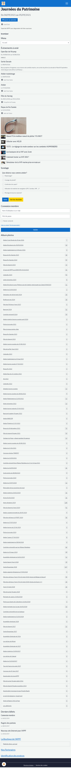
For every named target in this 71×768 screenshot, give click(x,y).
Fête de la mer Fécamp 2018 (35, 592)
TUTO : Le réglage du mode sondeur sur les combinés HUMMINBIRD (31, 146)
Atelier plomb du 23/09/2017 (35, 651)
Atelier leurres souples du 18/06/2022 (35, 394)
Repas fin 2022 (35, 369)
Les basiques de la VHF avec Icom (19, 152)
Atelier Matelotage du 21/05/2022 (35, 399)
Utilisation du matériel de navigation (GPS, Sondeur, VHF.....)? (22, 188)
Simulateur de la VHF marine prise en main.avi (23, 162)
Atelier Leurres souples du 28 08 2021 (35, 443)
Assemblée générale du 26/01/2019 (35, 557)
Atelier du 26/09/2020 (35, 468)
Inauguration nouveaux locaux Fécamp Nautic (35, 691)
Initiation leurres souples (35, 389)
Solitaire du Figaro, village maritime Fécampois (35, 438)
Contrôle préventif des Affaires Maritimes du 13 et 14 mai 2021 (35, 463)
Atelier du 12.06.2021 (35, 448)
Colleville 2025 (35, 275)
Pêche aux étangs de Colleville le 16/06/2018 (35, 602)
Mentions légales (29, 765)
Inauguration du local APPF (35, 676)
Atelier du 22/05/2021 (35, 458)
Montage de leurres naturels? (13, 193)
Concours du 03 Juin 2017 (35, 671)
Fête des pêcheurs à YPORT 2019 (35, 517)
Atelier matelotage (8, 74)
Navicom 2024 (35, 309)
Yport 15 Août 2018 (35, 587)
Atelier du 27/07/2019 (35, 522)
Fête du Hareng (6, 96)
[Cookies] (4, 764)
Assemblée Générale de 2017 (35, 646)
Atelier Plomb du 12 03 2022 (35, 423)
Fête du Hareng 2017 (35, 626)
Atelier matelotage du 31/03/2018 (35, 617)
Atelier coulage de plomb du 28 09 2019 (35, 512)
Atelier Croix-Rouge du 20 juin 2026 (35, 240)
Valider (35, 230)
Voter (5, 200)
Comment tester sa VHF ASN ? (17, 157)
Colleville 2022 (35, 384)
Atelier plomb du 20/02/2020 (35, 493)
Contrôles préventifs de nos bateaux (35, 612)
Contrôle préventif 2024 (35, 314)
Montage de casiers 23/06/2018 (35, 597)
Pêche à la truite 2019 (35, 532)
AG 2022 (35, 379)
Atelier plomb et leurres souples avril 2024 (35, 319)
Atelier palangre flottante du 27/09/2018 (35, 572)
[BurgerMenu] (66, 3)
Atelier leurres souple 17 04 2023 (35, 364)
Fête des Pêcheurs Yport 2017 (35, 304)
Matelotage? (8, 176)
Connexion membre (8, 715)
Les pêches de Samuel (35, 656)
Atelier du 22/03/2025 (35, 290)
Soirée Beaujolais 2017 (35, 631)
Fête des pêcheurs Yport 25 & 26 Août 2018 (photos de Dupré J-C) (35, 582)
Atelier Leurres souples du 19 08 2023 (35, 344)
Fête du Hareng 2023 (35, 339)
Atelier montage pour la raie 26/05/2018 (35, 607)
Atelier (3, 85)
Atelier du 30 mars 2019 (35, 552)
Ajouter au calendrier (10, 20)
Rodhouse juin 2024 (35, 299)
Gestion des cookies (41, 765)
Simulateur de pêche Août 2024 (35, 295)
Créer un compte (5, 225)
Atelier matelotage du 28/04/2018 (35, 542)
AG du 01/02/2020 (35, 498)
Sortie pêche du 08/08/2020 (35, 473)
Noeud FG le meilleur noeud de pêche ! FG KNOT (24, 136)
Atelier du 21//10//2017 (35, 661)
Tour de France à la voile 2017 (35, 666)
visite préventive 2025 (35, 280)
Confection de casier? (11, 184)
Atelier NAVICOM (35, 418)
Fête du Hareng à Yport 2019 (35, 508)
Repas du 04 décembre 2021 (35, 428)
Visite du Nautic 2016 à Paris (35, 701)
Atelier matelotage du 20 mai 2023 (35, 359)
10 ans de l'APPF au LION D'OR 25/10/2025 (35, 270)
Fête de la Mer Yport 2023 (35, 349)
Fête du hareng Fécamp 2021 (35, 433)
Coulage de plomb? (10, 180)
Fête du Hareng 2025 (35, 265)
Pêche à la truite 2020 (35, 478)
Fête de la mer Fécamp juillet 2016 (35, 681)
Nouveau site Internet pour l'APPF (13, 731)
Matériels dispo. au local (10, 744)
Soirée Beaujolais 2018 (35, 567)
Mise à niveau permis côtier (35, 329)
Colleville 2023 (35, 354)
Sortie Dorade (6, 61)
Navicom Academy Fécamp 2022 (35, 413)
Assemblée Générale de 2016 (35, 636)
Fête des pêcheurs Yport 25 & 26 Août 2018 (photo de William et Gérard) (35, 577)
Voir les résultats (16, 200)
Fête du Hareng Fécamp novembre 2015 (35, 686)
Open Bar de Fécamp (8, 51)
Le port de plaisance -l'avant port (35, 696)
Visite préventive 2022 (35, 404)
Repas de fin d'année (8, 107)
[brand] (4, 3)
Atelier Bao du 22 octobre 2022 (35, 374)
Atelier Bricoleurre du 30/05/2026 (35, 245)
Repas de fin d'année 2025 (35, 255)
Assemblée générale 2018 (35, 621)
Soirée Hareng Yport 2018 (35, 562)
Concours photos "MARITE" (35, 453)
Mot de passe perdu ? (15, 225)
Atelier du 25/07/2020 (35, 483)
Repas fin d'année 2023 (35, 334)
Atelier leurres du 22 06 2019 (35, 527)
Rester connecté (8, 221)
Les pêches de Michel (35, 641)
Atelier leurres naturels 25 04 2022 (35, 408)
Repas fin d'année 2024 (35, 260)
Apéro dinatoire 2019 (35, 503)
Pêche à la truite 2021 (35, 324)
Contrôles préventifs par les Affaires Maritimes (35, 547)
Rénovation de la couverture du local (35, 488)
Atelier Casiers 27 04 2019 (35, 537)
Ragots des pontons (8, 723)
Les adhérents (35, 706)
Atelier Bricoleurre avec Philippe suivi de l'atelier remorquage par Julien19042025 (35, 285)
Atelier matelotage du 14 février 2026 (35, 250)
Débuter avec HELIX (13, 141)
